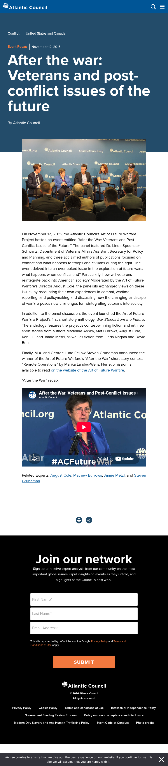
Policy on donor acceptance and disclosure (114, 715)
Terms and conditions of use (84, 708)
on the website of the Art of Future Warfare (87, 370)
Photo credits (145, 722)
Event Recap (17, 46)
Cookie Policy (48, 708)
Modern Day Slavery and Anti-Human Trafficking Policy (51, 722)
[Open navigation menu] (162, 7)
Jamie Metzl (114, 475)
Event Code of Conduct (113, 722)
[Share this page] (89, 520)
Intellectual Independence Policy (133, 708)
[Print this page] (79, 520)
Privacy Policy (99, 641)
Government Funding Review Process (51, 715)
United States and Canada (45, 33)
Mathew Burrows (87, 475)
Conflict (13, 33)
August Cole (60, 475)
